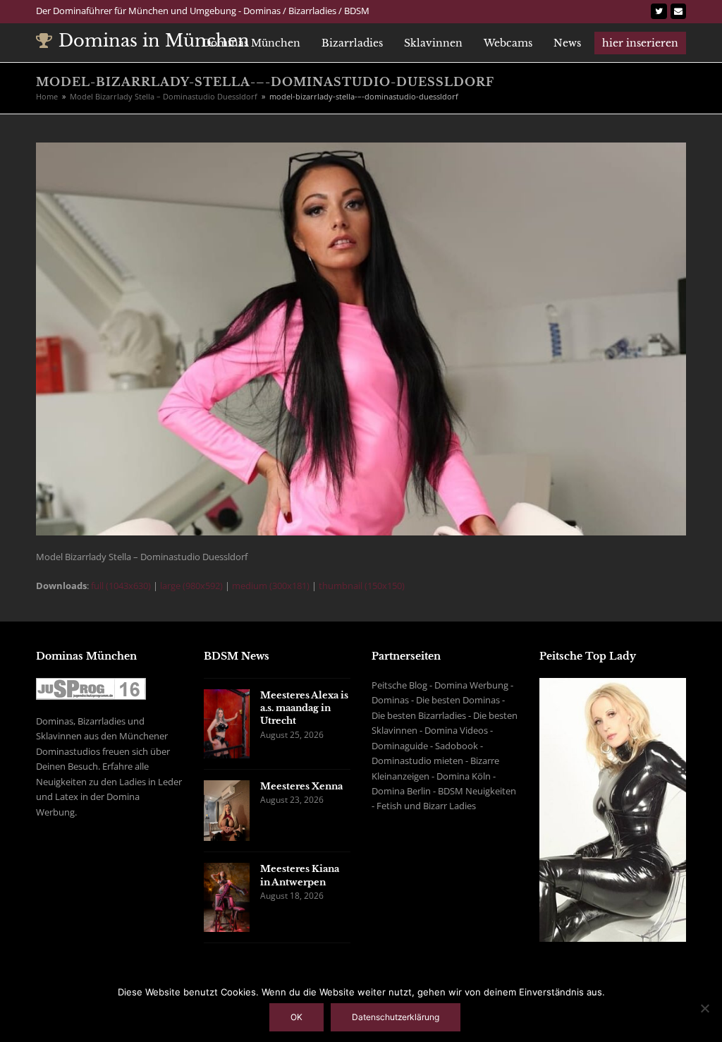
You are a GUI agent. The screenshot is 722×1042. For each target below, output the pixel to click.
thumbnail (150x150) (362, 585)
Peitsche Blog (399, 685)
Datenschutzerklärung (395, 1017)
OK (296, 1017)
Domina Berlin (401, 790)
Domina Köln (463, 776)
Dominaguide (400, 745)
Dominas (390, 699)
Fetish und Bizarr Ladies (426, 805)
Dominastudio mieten (417, 760)
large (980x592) (191, 585)
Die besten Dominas (458, 699)
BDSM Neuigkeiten (477, 790)
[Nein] (704, 1008)
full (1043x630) (121, 585)
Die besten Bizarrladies (419, 715)
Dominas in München (154, 40)
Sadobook (456, 745)
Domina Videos (456, 730)
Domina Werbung (471, 685)
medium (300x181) (271, 585)
